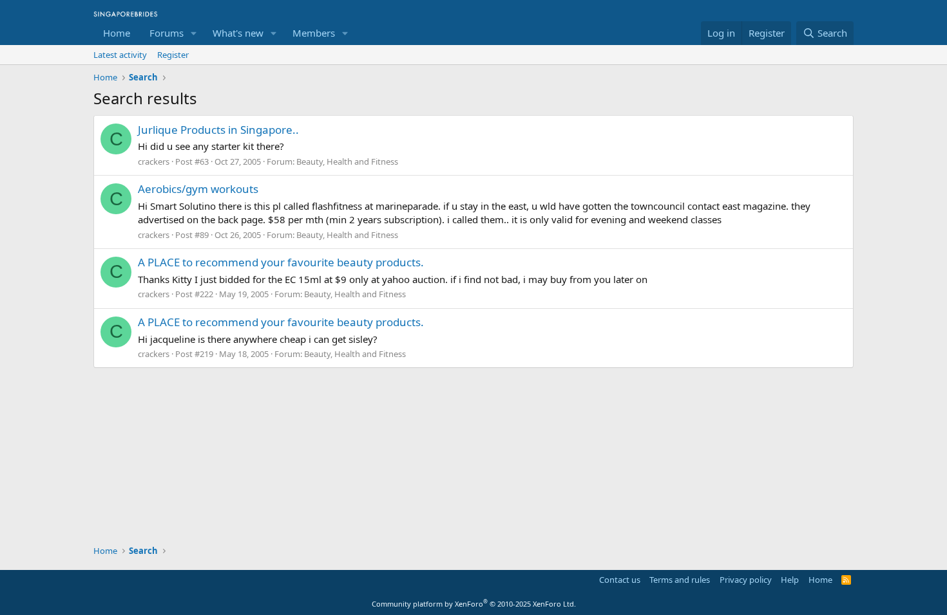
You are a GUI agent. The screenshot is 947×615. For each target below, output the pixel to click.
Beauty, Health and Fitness (347, 161)
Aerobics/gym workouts (198, 188)
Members (313, 32)
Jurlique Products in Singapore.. (218, 129)
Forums (166, 32)
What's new (238, 32)
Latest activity (120, 54)
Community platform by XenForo (474, 604)
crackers (153, 161)
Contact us (619, 579)
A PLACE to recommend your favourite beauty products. (281, 262)
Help (790, 579)
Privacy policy (746, 579)
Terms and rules (679, 579)
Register (173, 54)
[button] (194, 33)
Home (116, 32)
